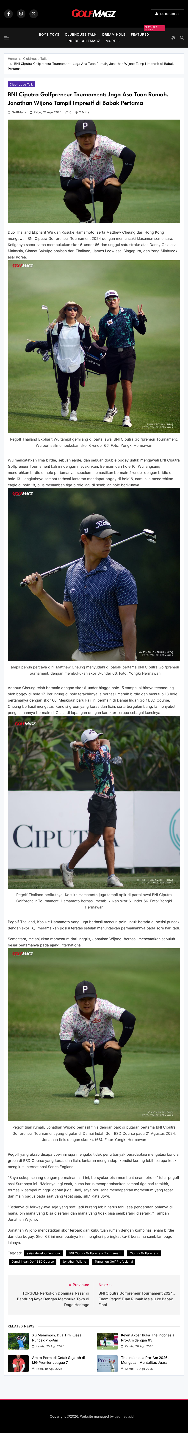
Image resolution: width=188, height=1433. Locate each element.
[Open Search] (182, 38)
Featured (140, 33)
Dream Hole (113, 34)
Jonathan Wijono (74, 1261)
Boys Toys (49, 34)
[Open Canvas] (6, 37)
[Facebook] (8, 13)
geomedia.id (124, 1416)
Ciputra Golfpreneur (144, 1253)
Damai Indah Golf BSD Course (32, 1261)
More (111, 41)
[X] (33, 13)
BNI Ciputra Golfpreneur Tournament (95, 1253)
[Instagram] (21, 13)
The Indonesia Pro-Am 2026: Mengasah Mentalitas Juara (145, 1360)
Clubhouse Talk (81, 34)
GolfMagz (19, 112)
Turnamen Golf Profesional (114, 1261)
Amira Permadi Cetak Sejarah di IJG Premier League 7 (58, 1360)
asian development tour (43, 1253)
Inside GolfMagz (83, 41)
